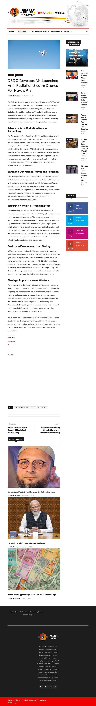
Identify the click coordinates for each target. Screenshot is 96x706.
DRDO (33, 408)
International (39, 31)
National (23, 31)
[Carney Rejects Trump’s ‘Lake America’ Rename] (72, 97)
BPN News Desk (14, 96)
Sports (68, 31)
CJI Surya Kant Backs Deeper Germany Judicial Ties (84, 173)
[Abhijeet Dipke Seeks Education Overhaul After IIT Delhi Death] (72, 143)
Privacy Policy (37, 612)
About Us (28, 612)
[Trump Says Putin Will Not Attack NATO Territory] (72, 75)
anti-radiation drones (21, 408)
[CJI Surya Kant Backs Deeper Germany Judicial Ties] (72, 170)
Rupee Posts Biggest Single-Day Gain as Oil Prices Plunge (32, 594)
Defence (11, 75)
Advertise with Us (17, 612)
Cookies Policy (27, 615)
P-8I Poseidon (42, 408)
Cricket (69, 115)
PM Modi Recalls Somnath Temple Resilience (26, 543)
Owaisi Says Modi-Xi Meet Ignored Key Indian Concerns (31, 492)
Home (11, 31)
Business (55, 31)
